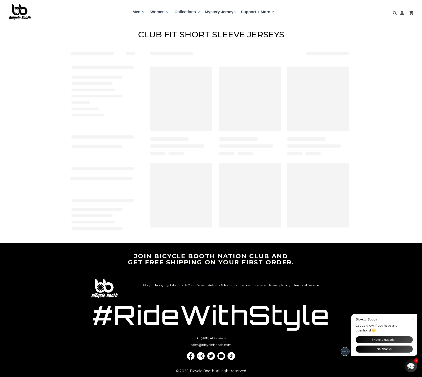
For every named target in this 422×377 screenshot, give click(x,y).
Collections (185, 12)
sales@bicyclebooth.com (211, 345)
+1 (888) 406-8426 (211, 338)
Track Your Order (191, 285)
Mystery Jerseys (220, 12)
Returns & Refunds (222, 285)
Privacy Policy (279, 285)
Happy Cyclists (164, 285)
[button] (410, 365)
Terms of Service (253, 285)
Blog (146, 285)
